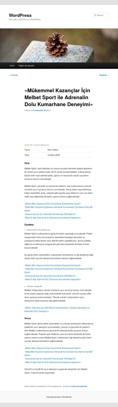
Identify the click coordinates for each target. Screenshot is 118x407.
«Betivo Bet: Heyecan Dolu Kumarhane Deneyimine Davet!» (52, 203)
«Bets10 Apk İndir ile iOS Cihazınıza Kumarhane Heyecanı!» (52, 217)
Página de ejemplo (26, 65)
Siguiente (104, 75)
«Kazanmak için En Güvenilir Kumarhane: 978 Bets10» (50, 214)
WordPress (20, 15)
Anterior (13, 75)
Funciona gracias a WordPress (59, 397)
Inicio (12, 65)
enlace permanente (79, 386)
